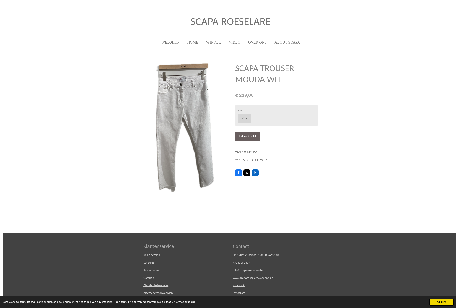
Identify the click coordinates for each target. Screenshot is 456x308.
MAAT (242, 110)
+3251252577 (241, 262)
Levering (148, 262)
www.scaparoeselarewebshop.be (253, 277)
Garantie (148, 277)
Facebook (239, 285)
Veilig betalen (151, 255)
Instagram (239, 293)
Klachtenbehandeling (156, 285)
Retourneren (151, 270)
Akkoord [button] (441, 302)
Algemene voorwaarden (158, 293)
